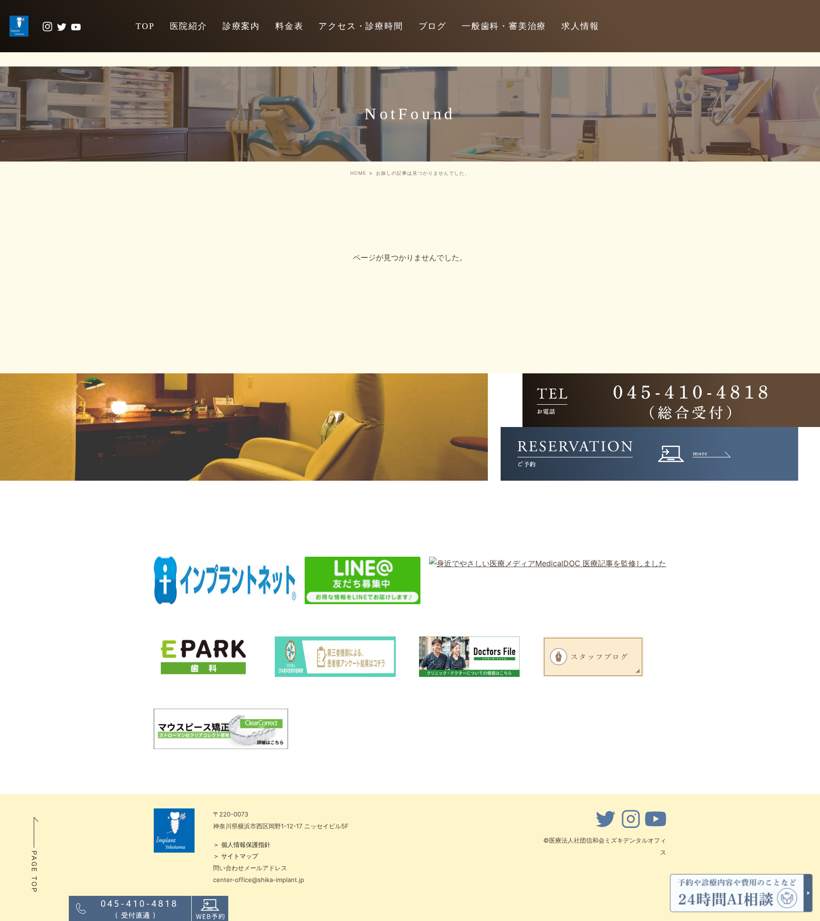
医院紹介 (188, 26)
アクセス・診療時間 (360, 26)
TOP (145, 26)
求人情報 (580, 26)
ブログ (433, 26)
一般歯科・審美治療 (504, 26)
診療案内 (241, 26)
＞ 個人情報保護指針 (241, 844)
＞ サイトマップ (235, 856)
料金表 (289, 26)
